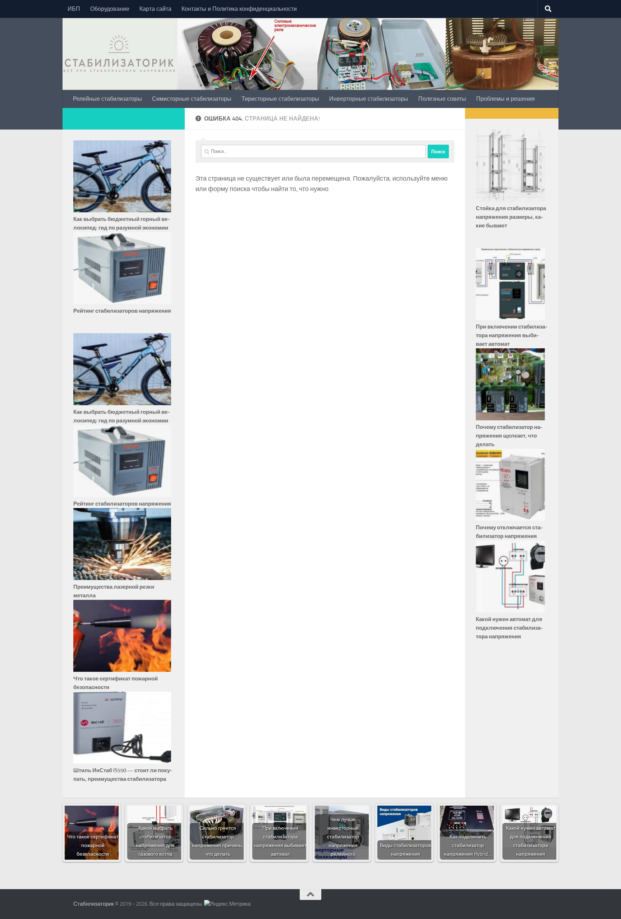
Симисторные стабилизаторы (191, 98)
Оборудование (109, 8)
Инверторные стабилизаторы (368, 98)
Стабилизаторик (93, 904)
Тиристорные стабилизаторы (280, 98)
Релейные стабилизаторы (107, 98)
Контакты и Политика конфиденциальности (239, 8)
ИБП (74, 8)
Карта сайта (155, 8)
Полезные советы (442, 98)
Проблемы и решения (505, 98)
